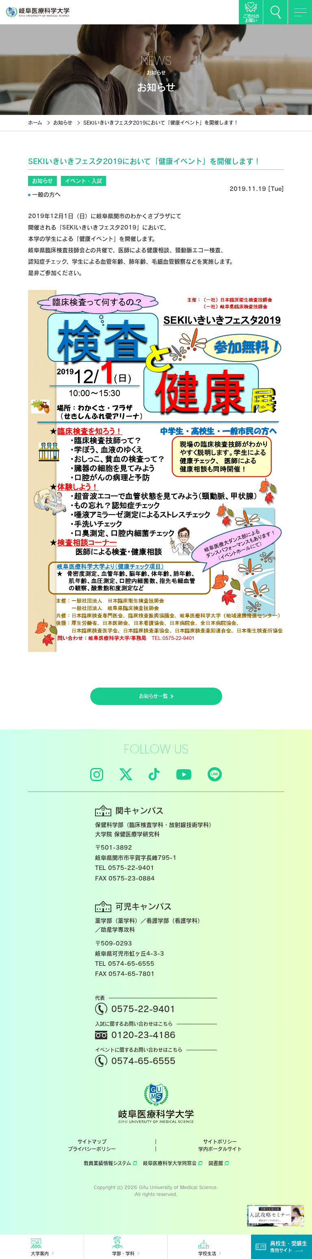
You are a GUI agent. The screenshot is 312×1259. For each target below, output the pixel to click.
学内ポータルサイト (220, 1149)
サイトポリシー (220, 1141)
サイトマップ (92, 1141)
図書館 (215, 1163)
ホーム (35, 122)
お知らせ (62, 122)
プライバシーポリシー (92, 1149)
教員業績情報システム (107, 1163)
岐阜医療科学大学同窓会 (170, 1163)
